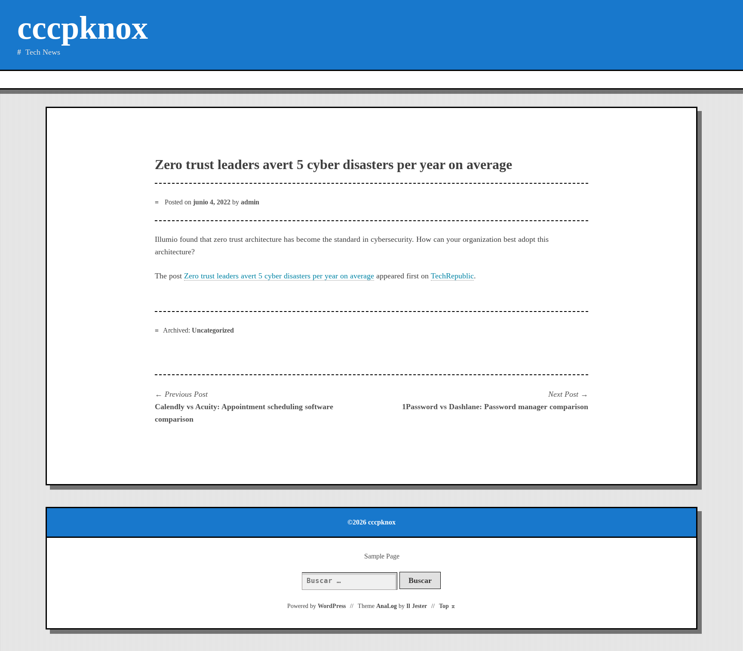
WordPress (332, 606)
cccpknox (82, 28)
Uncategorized (213, 330)
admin (250, 202)
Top (447, 606)
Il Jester (416, 606)
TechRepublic (452, 276)
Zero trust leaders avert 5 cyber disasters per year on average (279, 276)
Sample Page (381, 556)
